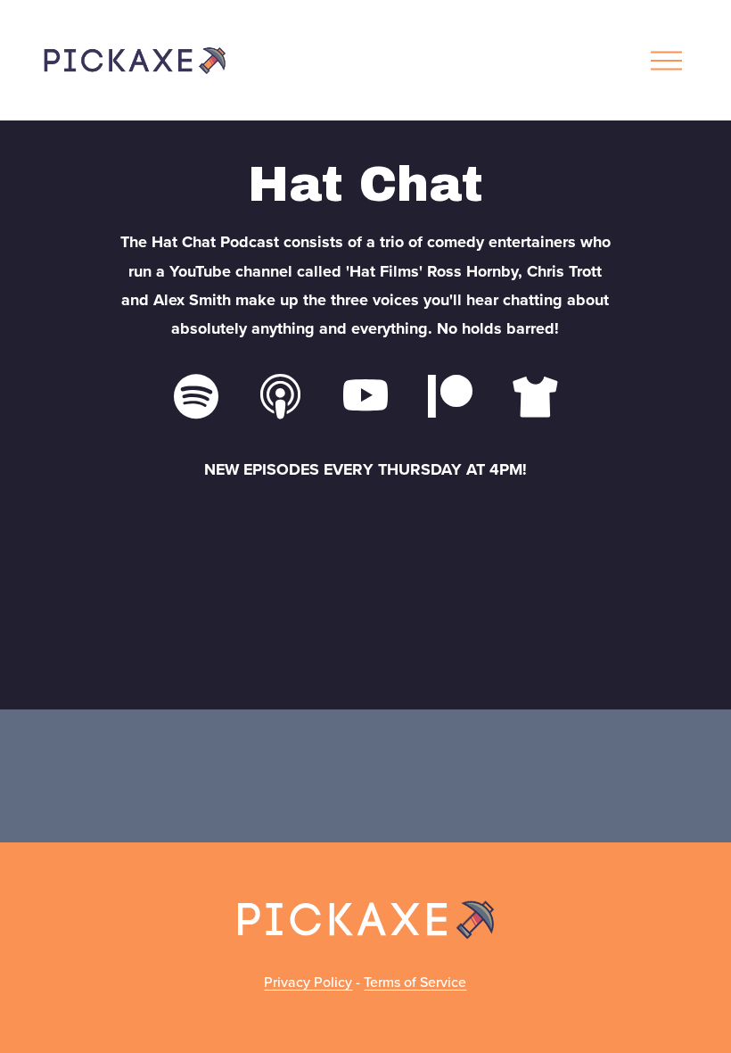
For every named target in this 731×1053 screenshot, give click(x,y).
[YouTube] (365, 396)
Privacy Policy (308, 981)
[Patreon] (450, 396)
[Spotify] (196, 396)
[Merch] (535, 396)
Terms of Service (415, 981)
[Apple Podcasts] (281, 396)
